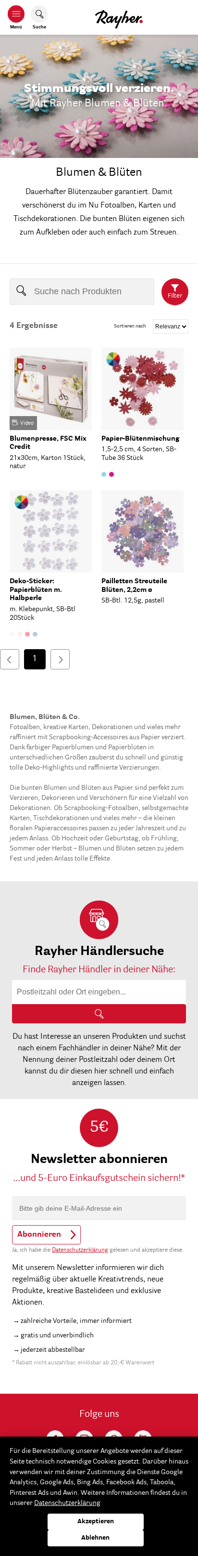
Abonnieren (39, 1235)
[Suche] (99, 1013)
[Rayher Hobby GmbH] (119, 17)
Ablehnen (95, 1538)
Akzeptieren (95, 1521)
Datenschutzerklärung (80, 1250)
